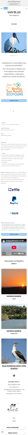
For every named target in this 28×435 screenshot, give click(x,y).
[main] (14, 14)
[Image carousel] (14, 44)
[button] (1, 8)
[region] (14, 3)
